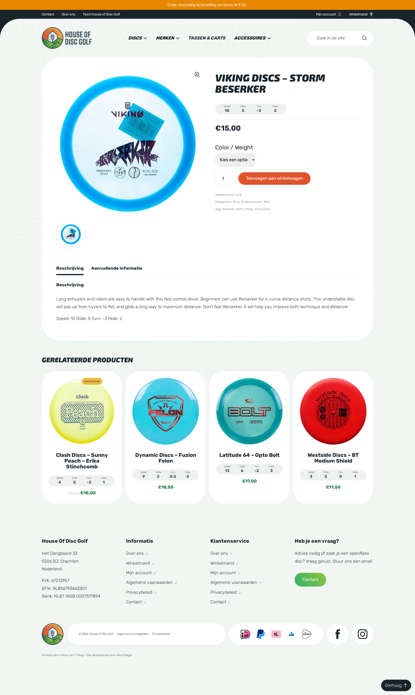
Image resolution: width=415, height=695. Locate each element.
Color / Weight (234, 147)
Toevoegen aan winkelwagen (274, 178)
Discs (135, 38)
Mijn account (326, 14)
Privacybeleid (139, 592)
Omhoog (393, 685)
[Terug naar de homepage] (67, 38)
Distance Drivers (251, 202)
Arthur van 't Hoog (72, 655)
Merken (165, 38)
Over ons (68, 14)
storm (239, 209)
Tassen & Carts (206, 38)
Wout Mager (124, 655)
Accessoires (249, 38)
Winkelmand (358, 14)
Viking (249, 209)
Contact (48, 14)
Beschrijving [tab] (70, 268)
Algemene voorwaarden (150, 582)
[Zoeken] (364, 38)
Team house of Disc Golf (101, 14)
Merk (267, 202)
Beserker (228, 209)
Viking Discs (262, 209)
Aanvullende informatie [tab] (116, 268)
